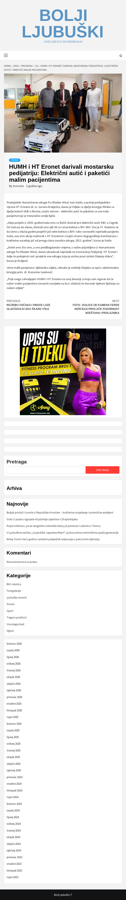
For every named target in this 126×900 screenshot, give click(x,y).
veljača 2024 (14, 844)
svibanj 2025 (14, 743)
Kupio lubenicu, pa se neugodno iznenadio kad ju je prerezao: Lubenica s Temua (53, 526)
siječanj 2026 (14, 690)
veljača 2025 (14, 764)
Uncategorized (15, 624)
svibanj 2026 (14, 663)
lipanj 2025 (13, 737)
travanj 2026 (14, 670)
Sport (10, 611)
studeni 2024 (14, 784)
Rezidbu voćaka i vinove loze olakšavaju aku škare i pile (28, 305)
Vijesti (10, 631)
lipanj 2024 (13, 817)
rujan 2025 (12, 717)
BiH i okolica (14, 584)
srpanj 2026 (13, 650)
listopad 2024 (14, 790)
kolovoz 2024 (14, 804)
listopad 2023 (14, 870)
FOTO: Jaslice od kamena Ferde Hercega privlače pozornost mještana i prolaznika (96, 307)
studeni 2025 (14, 703)
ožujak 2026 (13, 677)
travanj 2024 (14, 830)
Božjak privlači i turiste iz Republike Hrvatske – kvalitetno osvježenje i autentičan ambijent (60, 512)
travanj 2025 (14, 750)
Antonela (18, 186)
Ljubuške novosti (17, 597)
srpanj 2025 (13, 730)
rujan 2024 (12, 797)
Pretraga (17, 461)
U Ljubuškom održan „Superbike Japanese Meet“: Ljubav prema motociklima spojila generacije (62, 532)
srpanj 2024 (13, 810)
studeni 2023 (14, 864)
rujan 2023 (12, 877)
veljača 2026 (14, 684)
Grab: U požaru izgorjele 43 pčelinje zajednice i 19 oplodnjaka (42, 519)
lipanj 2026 (13, 657)
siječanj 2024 (14, 850)
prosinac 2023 (14, 857)
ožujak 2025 (13, 757)
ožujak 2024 (13, 837)
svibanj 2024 (14, 824)
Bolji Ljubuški (63, 23)
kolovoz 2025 (14, 724)
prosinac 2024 (14, 777)
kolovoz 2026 (14, 643)
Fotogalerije (14, 591)
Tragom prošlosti (17, 617)
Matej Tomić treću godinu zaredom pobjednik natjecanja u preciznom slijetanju (53, 539)
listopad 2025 (14, 710)
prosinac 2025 (14, 697)
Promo (14, 160)
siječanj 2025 (14, 770)
